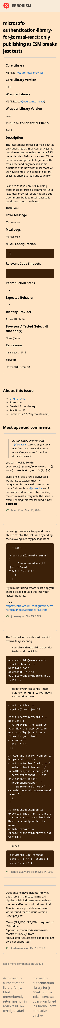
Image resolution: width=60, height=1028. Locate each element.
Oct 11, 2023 (37, 948)
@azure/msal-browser (29, 72)
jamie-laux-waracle (22, 872)
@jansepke (20, 444)
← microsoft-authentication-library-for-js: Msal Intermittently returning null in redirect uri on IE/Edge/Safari (15, 994)
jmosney (16, 616)
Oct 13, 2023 (33, 616)
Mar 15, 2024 (32, 510)
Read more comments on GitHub (23, 963)
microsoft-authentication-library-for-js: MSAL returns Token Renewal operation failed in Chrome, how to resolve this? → (44, 996)
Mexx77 (15, 510)
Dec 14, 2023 (45, 872)
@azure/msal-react (32, 101)
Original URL (17, 398)
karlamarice (18, 948)
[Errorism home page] (19, 6)
